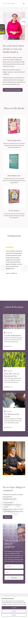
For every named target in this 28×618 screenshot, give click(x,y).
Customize (14, 611)
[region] (14, 607)
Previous (3, 267)
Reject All (14, 615)
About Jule (7, 517)
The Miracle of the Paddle (11, 415)
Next (24, 267)
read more (7, 346)
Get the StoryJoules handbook (13, 90)
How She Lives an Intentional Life (11, 374)
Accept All (14, 607)
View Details (14, 136)
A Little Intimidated (12, 335)
